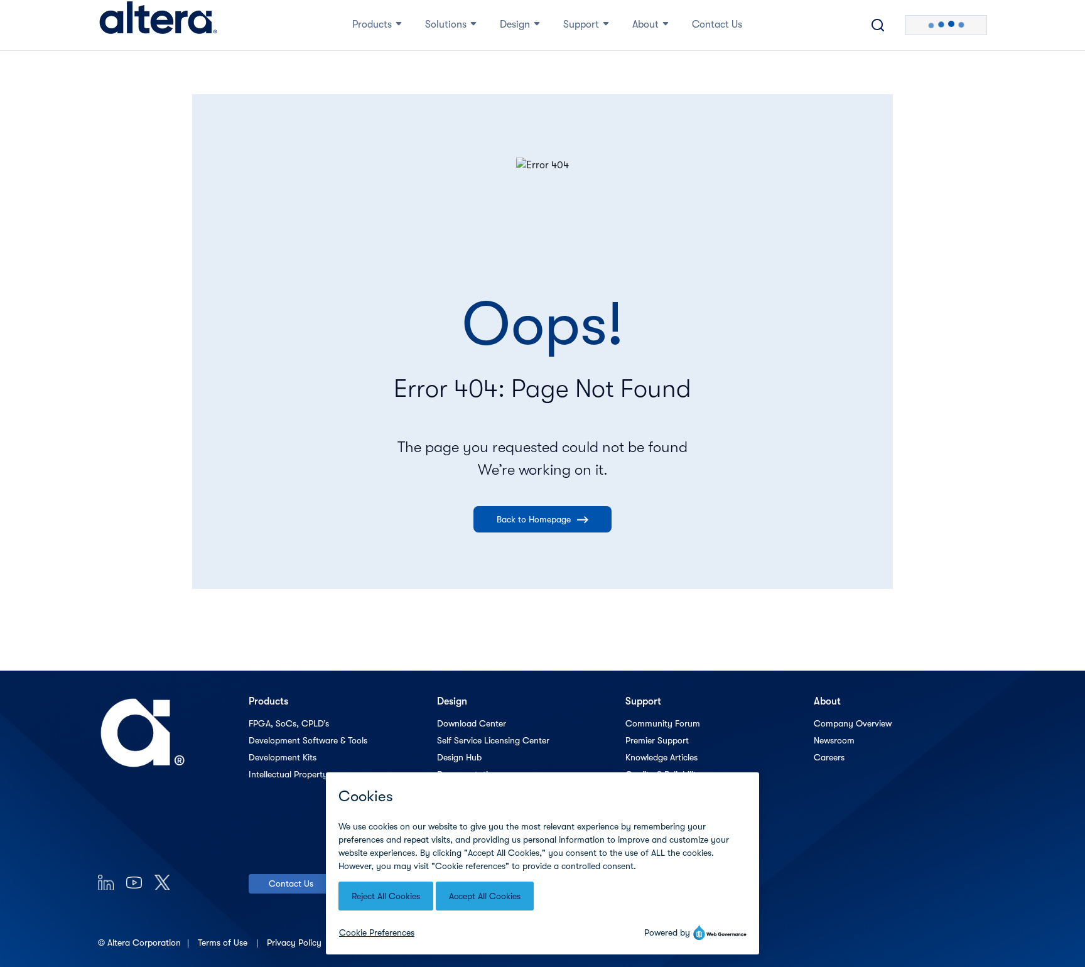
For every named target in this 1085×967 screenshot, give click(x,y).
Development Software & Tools (308, 740)
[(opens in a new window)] (106, 882)
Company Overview (853, 723)
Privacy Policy (295, 942)
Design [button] (515, 24)
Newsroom (834, 740)
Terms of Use (224, 942)
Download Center (471, 723)
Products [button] (372, 24)
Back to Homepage (534, 519)
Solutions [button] (446, 24)
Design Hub (459, 757)
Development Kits (282, 757)
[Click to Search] (878, 25)
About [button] (645, 24)
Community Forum (662, 723)
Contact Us (291, 883)
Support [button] (581, 24)
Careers (829, 757)
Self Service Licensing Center (493, 740)
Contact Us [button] (717, 24)
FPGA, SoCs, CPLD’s (289, 723)
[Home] (158, 25)
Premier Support (657, 740)
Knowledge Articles (661, 757)
